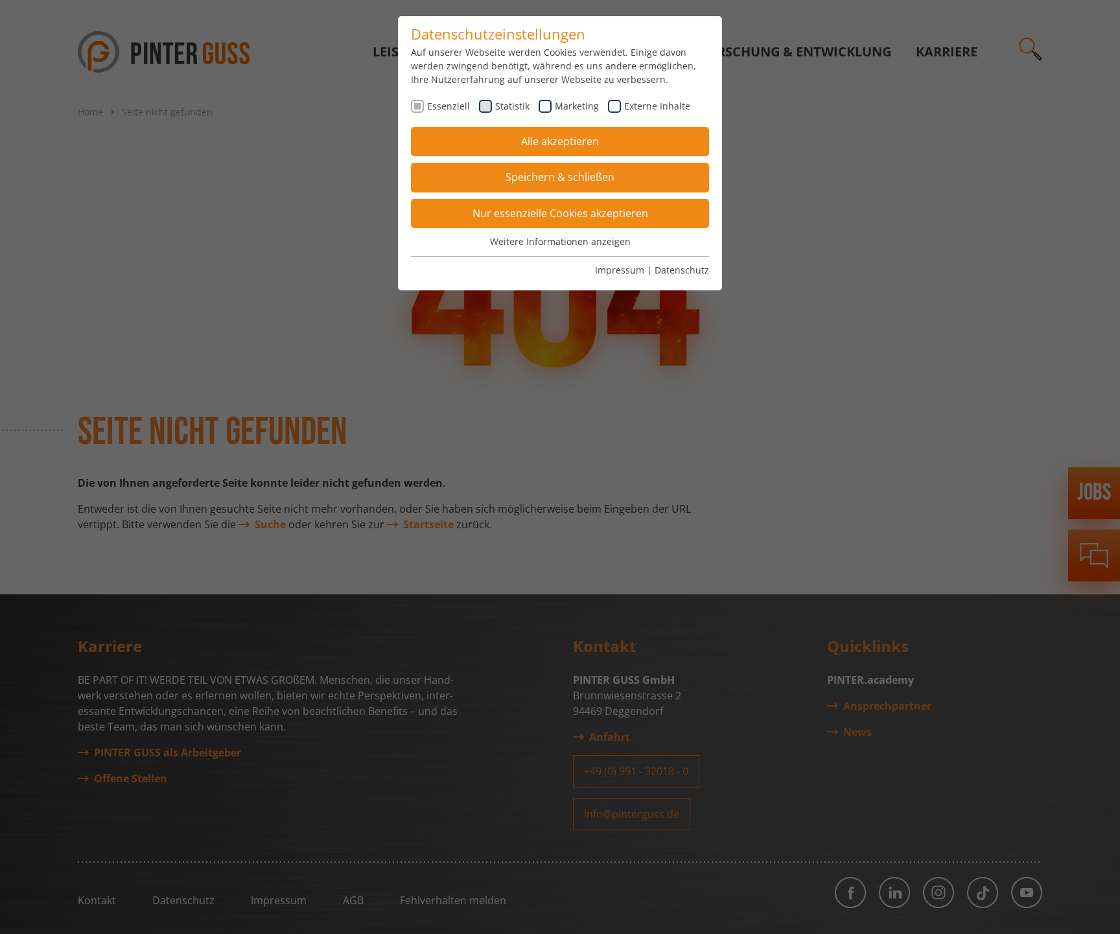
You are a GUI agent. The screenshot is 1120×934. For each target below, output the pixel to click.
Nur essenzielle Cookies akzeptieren (560, 213)
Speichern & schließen (560, 177)
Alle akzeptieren (560, 141)
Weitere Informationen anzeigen (560, 241)
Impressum (619, 270)
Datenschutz (682, 270)
